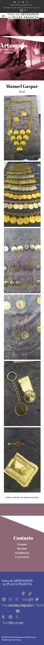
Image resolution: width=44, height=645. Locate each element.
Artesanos (9, 52)
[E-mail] (18, 611)
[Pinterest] (23, 2)
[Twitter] (19, 2)
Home (6, 49)
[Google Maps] (25, 593)
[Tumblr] (5, 617)
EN (25, 10)
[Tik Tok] (31, 593)
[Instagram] (27, 2)
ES (21, 10)
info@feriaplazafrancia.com (22, 5)
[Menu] (3, 16)
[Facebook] (15, 2)
